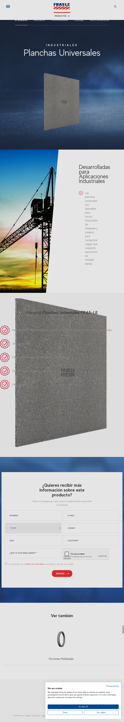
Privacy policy (112, 686)
